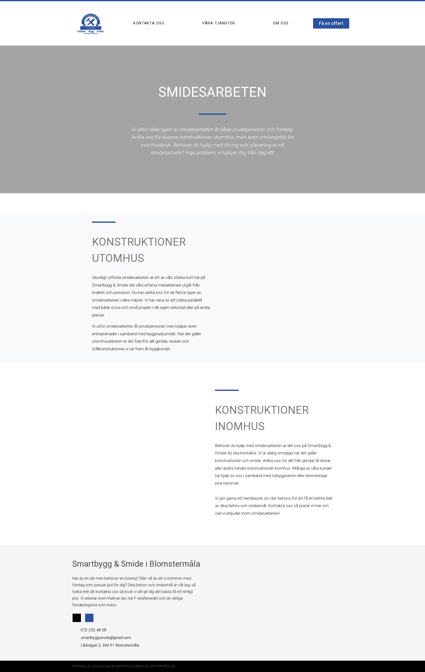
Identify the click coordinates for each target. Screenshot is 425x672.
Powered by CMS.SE (88, 666)
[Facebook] (89, 617)
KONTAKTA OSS (148, 23)
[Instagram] (76, 617)
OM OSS (281, 23)
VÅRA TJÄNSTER (218, 23)
